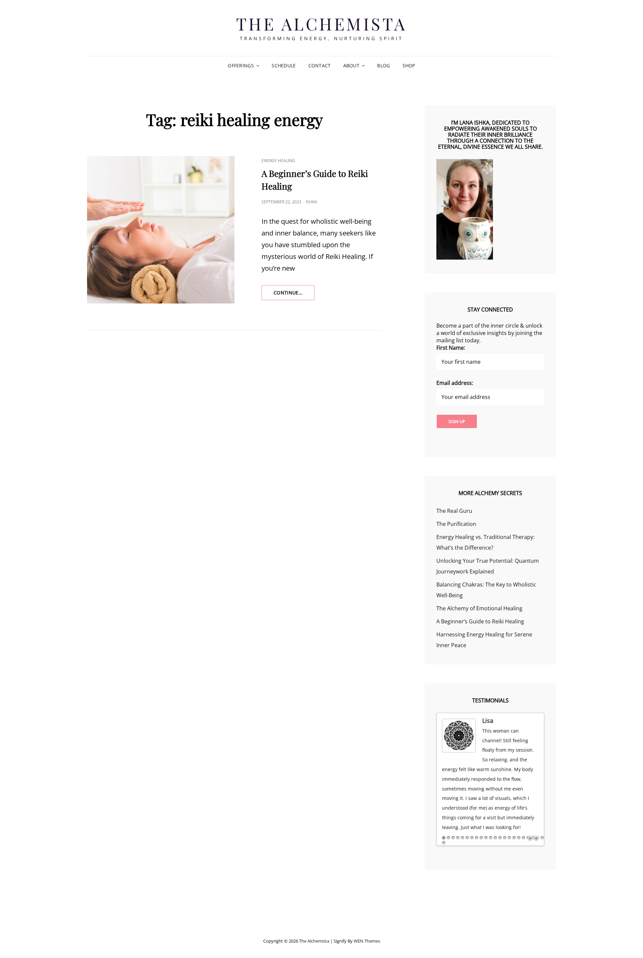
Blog (383, 65)
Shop (409, 65)
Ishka (311, 202)
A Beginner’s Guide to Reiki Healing (480, 621)
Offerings (241, 65)
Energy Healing (278, 160)
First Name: (450, 347)
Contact (319, 65)
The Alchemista (321, 23)
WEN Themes (367, 941)
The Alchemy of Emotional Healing (479, 608)
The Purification (456, 524)
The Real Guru (454, 511)
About (351, 65)
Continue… (294, 294)
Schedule (284, 65)
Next (536, 838)
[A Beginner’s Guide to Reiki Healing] (160, 229)
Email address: (454, 383)
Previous (530, 838)
